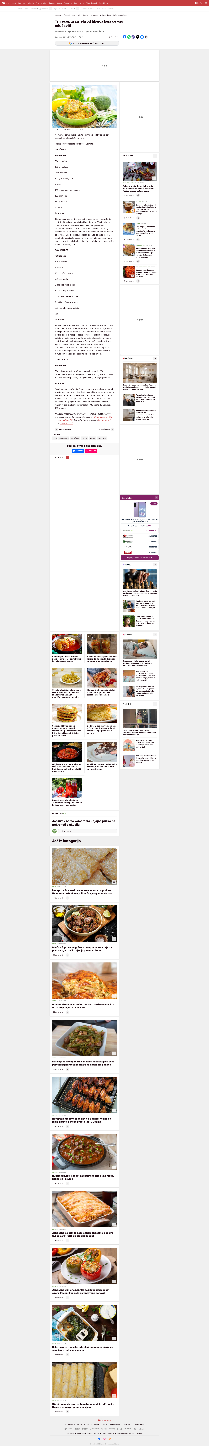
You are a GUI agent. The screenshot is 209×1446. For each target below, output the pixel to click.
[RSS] (110, 1439)
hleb (55, 438)
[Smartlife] (128, 1429)
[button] (113, 37)
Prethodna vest (65, 429)
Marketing (132, 1433)
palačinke (75, 438)
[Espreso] (85, 1429)
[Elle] (119, 1429)
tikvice (93, 438)
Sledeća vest (104, 429)
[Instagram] (104, 1439)
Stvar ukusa (99, 417)
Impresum (70, 1433)
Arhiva (139, 1433)
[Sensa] (112, 1429)
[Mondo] (68, 1429)
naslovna (102, 438)
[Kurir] (77, 1429)
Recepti (67, 15)
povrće (85, 438)
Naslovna (58, 15)
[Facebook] (99, 1439)
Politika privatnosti (121, 1433)
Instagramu (103, 420)
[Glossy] (141, 1429)
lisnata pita (64, 438)
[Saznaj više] (155, 358)
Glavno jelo (76, 15)
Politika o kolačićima (107, 1433)
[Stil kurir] (135, 1429)
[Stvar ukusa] (9, 3)
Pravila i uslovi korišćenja (83, 1433)
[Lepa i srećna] (104, 1429)
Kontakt (96, 1433)
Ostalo (85, 15)
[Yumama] (94, 1429)
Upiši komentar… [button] (66, 831)
